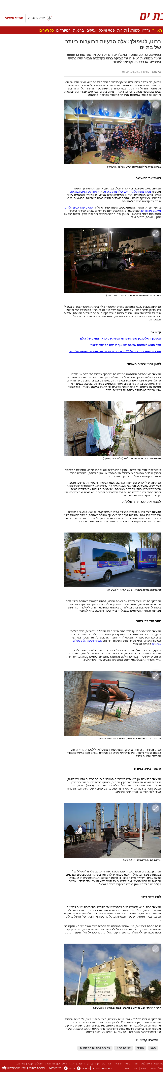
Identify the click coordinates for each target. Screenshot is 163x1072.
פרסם (72, 1068)
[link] (79, 1068)
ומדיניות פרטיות (37, 1068)
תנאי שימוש (55, 1068)
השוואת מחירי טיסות (102, 1068)
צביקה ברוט (124, 1048)
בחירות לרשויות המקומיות (95, 1048)
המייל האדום (14, 18)
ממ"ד (140, 1048)
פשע (153, 1048)
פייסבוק (85, 1068)
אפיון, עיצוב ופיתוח (16, 1068)
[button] (30, 205)
